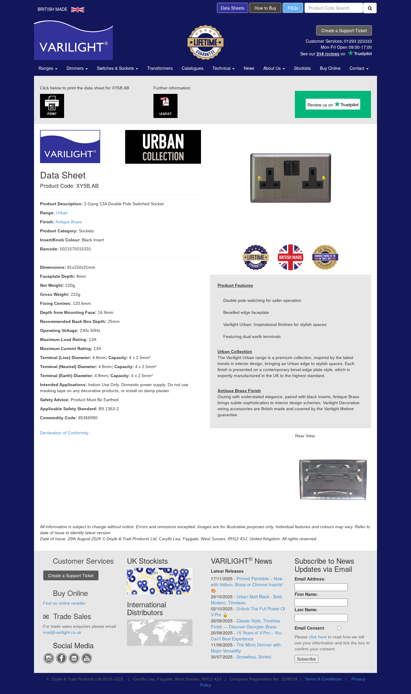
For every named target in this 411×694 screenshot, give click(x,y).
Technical (222, 68)
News (249, 68)
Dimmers (75, 68)
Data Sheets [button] (232, 8)
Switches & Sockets (116, 68)
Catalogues (192, 68)
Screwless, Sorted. (254, 657)
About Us (272, 68)
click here (318, 636)
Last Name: (306, 609)
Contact (358, 68)
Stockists (302, 68)
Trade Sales (72, 616)
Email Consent (309, 628)
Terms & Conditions (323, 679)
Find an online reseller (64, 603)
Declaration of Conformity (64, 432)
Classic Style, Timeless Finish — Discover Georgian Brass (245, 624)
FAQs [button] (292, 8)
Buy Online (330, 68)
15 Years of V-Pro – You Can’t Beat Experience (246, 636)
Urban (62, 212)
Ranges (46, 68)
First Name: (306, 594)
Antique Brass (68, 221)
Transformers (160, 68)
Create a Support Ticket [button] (344, 30)
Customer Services (83, 560)
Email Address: (310, 579)
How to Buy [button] (265, 8)
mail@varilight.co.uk (62, 632)
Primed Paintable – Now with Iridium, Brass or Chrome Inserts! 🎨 (247, 584)
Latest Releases (227, 571)
